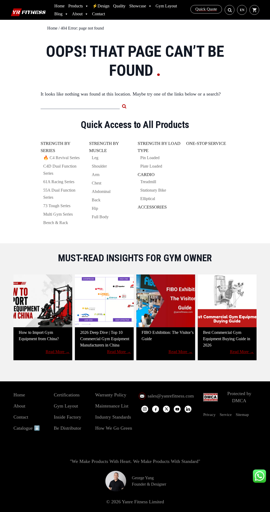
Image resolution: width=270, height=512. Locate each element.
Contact (98, 14)
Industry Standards (113, 417)
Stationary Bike (153, 190)
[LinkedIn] (188, 409)
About (77, 14)
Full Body (100, 217)
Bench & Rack (55, 222)
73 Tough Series (56, 205)
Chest (96, 183)
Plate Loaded (151, 166)
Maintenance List (111, 406)
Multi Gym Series (58, 214)
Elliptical (147, 198)
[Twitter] (166, 409)
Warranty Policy (110, 394)
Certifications (67, 394)
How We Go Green (113, 428)
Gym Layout (166, 6)
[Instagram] (144, 409)
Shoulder (99, 166)
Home (59, 6)
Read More (58, 351)
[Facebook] (155, 409)
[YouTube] (177, 409)
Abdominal (101, 191)
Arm (95, 174)
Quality (119, 6)
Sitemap (242, 415)
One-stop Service (206, 143)
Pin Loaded (150, 157)
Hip (95, 208)
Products (75, 6)
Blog (58, 14)
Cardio (146, 174)
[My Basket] (255, 10)
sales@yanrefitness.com (171, 396)
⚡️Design (100, 6)
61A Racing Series (58, 181)
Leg (95, 157)
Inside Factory (67, 417)
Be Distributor (67, 428)
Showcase (137, 6)
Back (96, 200)
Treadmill (148, 181)
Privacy (209, 415)
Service (226, 415)
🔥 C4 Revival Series (61, 157)
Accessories (152, 207)
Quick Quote (206, 9)
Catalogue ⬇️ (26, 428)
